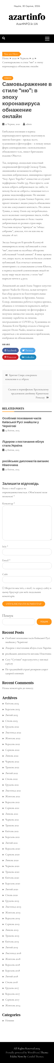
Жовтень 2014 (12, 1005)
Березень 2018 (12, 970)
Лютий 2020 (11, 889)
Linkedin (29, 357)
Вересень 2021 (12, 802)
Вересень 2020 (12, 848)
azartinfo (27, 16)
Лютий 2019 (11, 947)
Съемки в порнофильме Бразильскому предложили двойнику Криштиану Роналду (28, 393)
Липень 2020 (12, 860)
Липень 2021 (11, 813)
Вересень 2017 (12, 993)
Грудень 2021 (12, 784)
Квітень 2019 (12, 941)
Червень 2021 (12, 819)
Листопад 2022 (13, 732)
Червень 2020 (12, 866)
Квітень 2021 (12, 831)
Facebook (11, 350)
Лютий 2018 (11, 976)
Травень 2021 (12, 825)
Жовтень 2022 (12, 738)
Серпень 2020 (12, 854)
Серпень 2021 (12, 808)
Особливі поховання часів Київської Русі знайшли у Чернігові (21, 422)
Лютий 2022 (11, 773)
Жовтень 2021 (12, 796)
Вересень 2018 (12, 964)
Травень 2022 (12, 767)
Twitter (29, 350)
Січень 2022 (11, 779)
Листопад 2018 (13, 953)
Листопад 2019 (13, 906)
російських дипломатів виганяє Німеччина (25, 463)
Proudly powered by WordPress (23, 1052)
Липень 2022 (11, 755)
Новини (7, 78)
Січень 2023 (11, 720)
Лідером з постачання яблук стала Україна (23, 444)
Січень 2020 (11, 895)
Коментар (8, 503)
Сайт (5, 574)
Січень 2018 (11, 982)
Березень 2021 (12, 837)
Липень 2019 (11, 930)
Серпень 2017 (12, 999)
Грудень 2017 (12, 988)
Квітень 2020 (12, 877)
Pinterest (11, 357)
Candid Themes (35, 1056)
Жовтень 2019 (12, 912)
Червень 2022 (12, 761)
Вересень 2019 (12, 918)
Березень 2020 (12, 883)
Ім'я (5, 546)
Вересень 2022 (12, 744)
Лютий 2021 (11, 842)
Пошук (7, 615)
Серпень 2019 (12, 924)
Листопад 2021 (13, 790)
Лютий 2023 (11, 715)
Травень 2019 (12, 935)
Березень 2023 (12, 709)
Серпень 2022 (12, 750)
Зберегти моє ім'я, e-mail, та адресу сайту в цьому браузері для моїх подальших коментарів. (26, 592)
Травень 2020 (12, 871)
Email (6, 560)
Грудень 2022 (12, 726)
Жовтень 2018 (12, 959)
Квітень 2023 (12, 703)
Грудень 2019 (12, 900)
